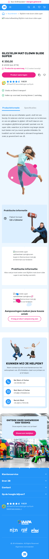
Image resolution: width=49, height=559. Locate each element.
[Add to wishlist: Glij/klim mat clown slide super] (44, 75)
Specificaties (30, 108)
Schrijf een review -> (14, 509)
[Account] (34, 7)
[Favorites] (39, 7)
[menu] (10, 7)
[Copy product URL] (39, 75)
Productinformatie (11, 108)
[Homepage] (4, 7)
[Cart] (44, 7)
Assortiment (12, 14)
